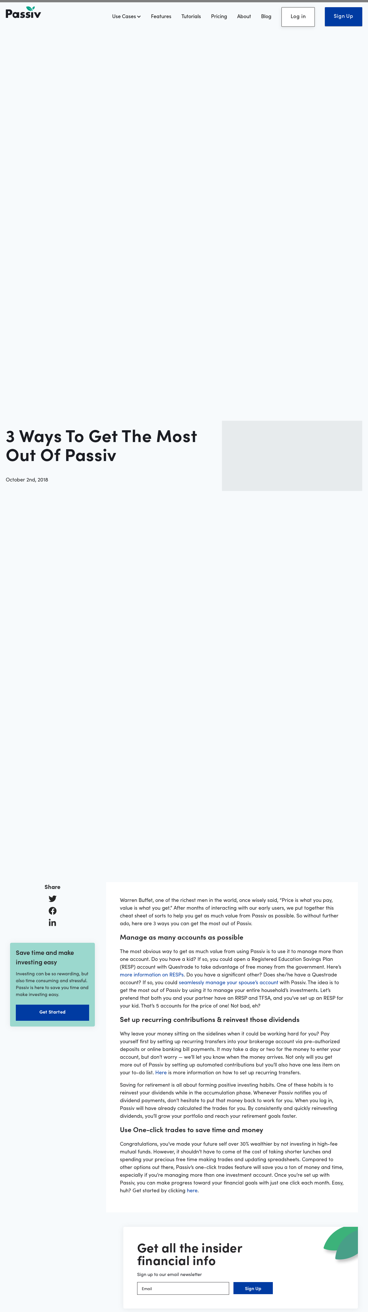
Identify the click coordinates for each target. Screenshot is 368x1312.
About (244, 16)
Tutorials (191, 16)
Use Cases (124, 16)
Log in (298, 16)
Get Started (52, 1011)
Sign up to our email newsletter (169, 1274)
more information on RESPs (152, 974)
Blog (266, 16)
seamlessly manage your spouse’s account (228, 982)
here (192, 1190)
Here (161, 1072)
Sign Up (343, 15)
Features (161, 16)
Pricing (219, 16)
